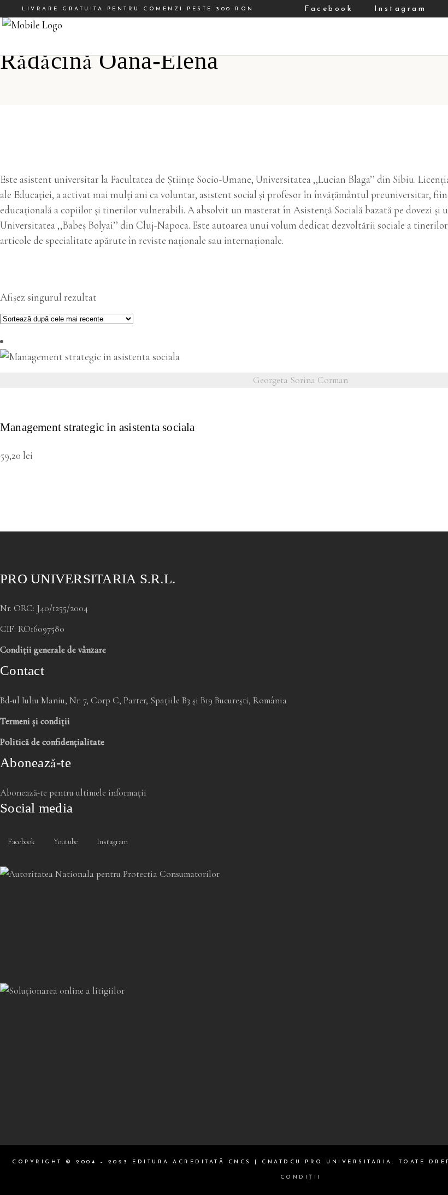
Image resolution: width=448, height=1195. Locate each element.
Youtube (65, 841)
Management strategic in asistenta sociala (97, 427)
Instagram (398, 9)
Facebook (326, 9)
